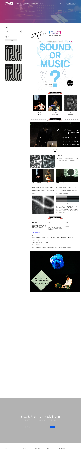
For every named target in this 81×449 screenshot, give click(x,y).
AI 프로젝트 (26, 3)
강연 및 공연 (19, 3)
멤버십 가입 (71, 3)
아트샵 (41, 3)
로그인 (62, 3)
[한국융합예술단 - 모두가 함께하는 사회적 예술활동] (9, 5)
